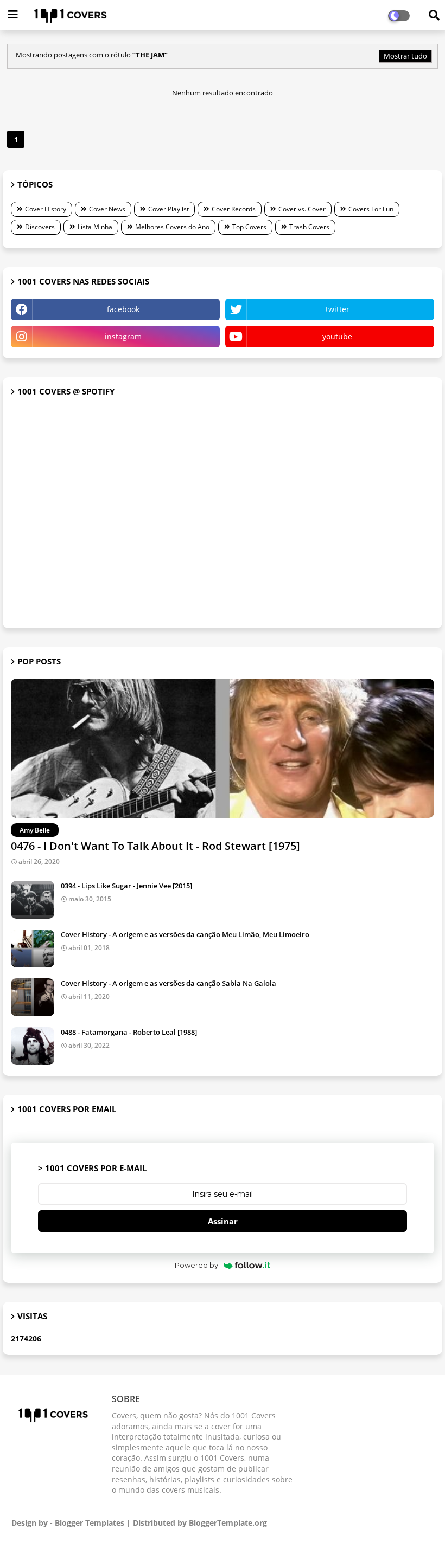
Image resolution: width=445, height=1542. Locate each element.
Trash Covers (309, 226)
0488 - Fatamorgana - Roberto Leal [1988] (129, 1032)
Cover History (45, 209)
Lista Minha (95, 226)
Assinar (223, 1221)
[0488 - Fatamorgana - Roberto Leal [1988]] (32, 1046)
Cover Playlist (168, 209)
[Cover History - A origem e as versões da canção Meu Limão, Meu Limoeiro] (32, 948)
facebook (123, 309)
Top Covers (249, 226)
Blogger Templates (89, 1523)
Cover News (107, 209)
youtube (337, 336)
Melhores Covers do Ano (172, 226)
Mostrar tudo (405, 56)
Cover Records (234, 209)
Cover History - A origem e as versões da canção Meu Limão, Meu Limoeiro (185, 934)
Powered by (196, 1265)
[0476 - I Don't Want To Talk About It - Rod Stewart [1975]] (222, 748)
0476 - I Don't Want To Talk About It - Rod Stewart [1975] (155, 845)
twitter (337, 309)
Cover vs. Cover (302, 209)
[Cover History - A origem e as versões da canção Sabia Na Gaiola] (32, 997)
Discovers (40, 226)
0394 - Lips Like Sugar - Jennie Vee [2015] (126, 886)
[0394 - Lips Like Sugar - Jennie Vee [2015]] (32, 900)
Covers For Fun (370, 209)
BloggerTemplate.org (228, 1523)
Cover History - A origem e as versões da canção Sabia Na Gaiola (168, 983)
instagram (123, 336)
